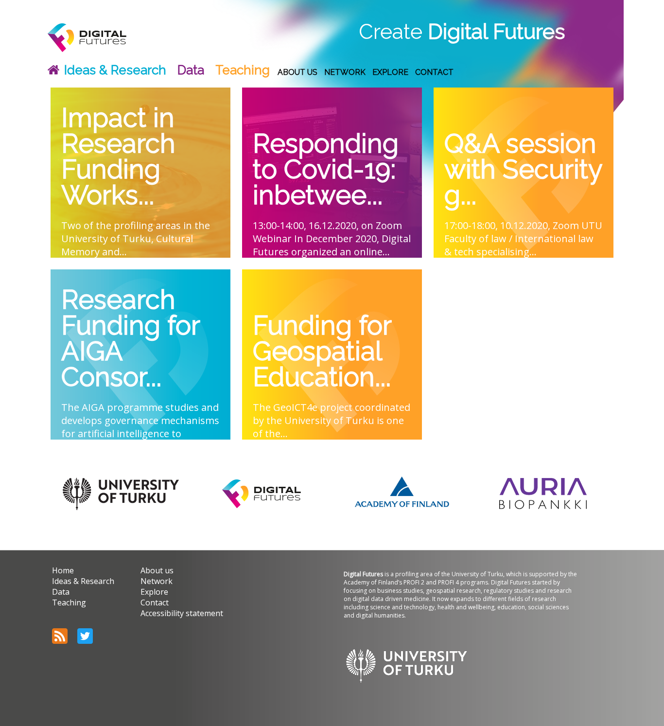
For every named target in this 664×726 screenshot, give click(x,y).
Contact (434, 72)
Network (345, 72)
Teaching (242, 70)
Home (63, 570)
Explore (390, 72)
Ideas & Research (115, 70)
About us (297, 72)
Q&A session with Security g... (523, 171)
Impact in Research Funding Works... (118, 158)
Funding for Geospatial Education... (322, 352)
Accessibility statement (181, 613)
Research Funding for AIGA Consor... (130, 339)
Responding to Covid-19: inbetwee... (326, 171)
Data (190, 70)
